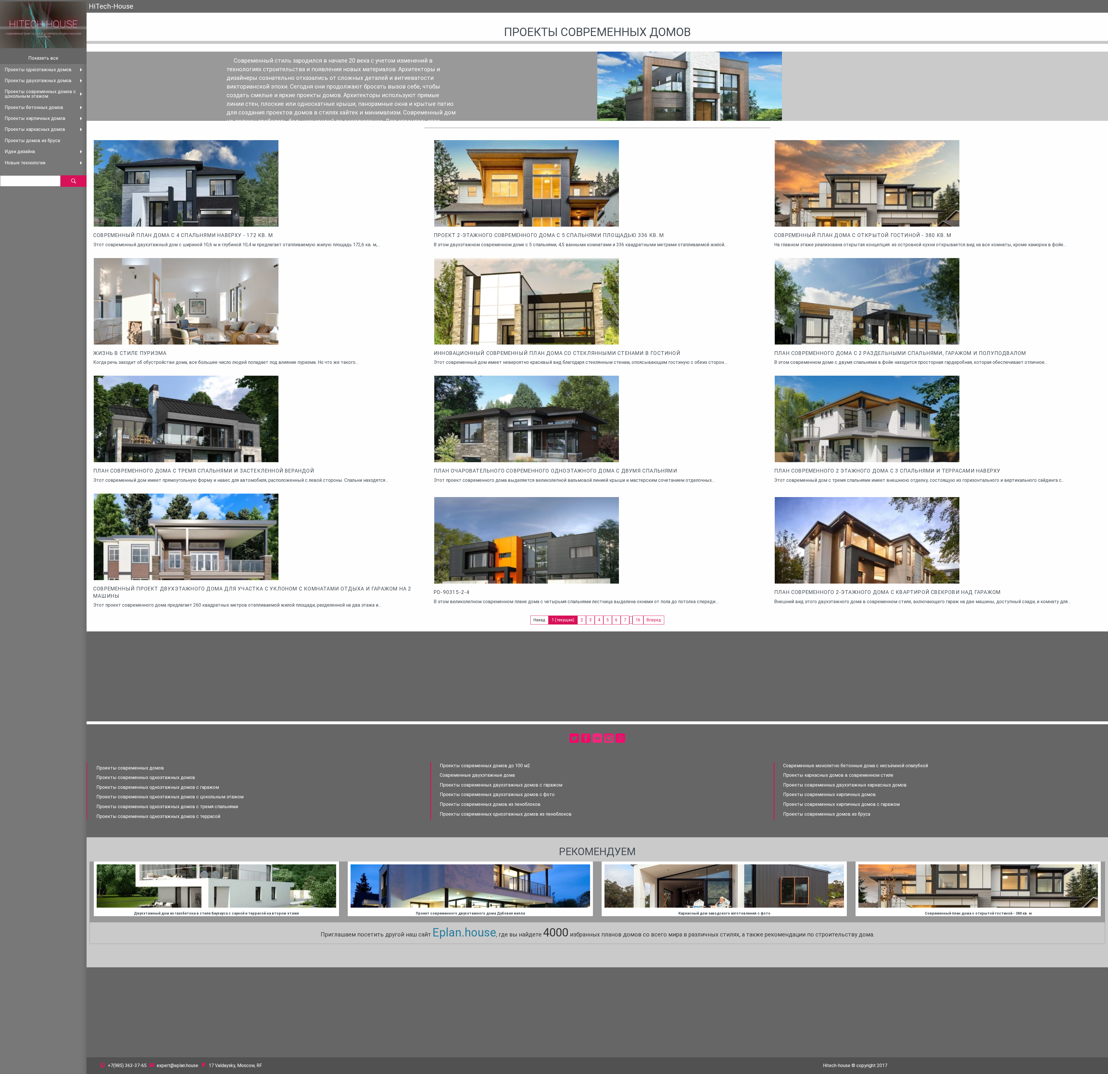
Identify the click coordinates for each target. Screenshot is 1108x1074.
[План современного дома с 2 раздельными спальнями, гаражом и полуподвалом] (867, 319)
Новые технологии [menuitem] (25, 162)
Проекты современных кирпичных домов (829, 794)
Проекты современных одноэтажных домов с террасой (158, 816)
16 (638, 620)
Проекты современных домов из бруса (826, 814)
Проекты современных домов (130, 768)
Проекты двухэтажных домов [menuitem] (38, 80)
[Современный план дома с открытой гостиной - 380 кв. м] (867, 201)
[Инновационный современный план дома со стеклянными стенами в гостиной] (526, 319)
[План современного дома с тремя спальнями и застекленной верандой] (186, 437)
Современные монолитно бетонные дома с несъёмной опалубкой (855, 765)
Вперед (654, 620)
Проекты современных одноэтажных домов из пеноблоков (506, 814)
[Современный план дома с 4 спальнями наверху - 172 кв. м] (186, 201)
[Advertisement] (597, 676)
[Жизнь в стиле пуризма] (186, 309)
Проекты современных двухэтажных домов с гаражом (501, 785)
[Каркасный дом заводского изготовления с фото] (724, 886)
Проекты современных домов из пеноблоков (490, 804)
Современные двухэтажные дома (477, 775)
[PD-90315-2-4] (526, 558)
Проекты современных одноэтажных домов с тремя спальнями (167, 806)
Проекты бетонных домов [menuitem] (34, 107)
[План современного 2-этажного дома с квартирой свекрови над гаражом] (867, 558)
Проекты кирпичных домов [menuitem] (35, 118)
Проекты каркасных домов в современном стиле (838, 775)
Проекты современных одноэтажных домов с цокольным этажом (170, 797)
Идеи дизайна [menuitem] (20, 151)
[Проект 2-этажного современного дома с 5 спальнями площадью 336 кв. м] (526, 201)
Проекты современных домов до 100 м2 (485, 765)
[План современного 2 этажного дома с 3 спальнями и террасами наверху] (867, 437)
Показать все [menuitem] (43, 58)
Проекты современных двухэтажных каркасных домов (845, 785)
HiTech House (43, 24)
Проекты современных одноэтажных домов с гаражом (157, 787)
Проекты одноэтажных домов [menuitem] (38, 69)
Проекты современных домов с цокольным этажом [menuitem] (40, 94)
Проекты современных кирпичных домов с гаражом (841, 804)
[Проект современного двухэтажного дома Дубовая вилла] (470, 886)
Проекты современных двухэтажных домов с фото (497, 794)
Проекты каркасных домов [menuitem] (35, 129)
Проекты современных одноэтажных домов (145, 777)
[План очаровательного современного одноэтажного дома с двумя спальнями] (526, 429)
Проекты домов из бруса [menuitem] (32, 140)
